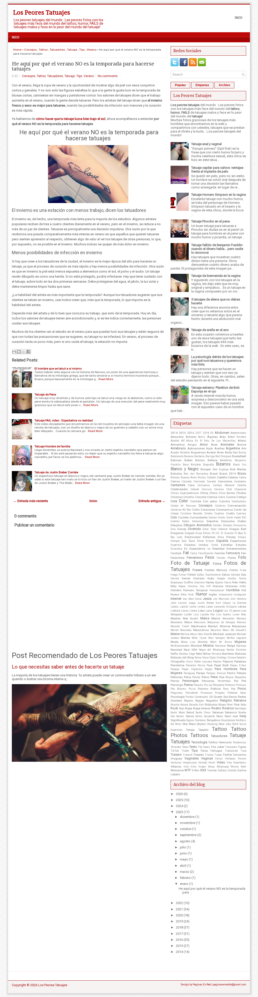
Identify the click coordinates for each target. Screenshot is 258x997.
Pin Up (208, 685)
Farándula (177, 557)
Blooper (206, 469)
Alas (222, 437)
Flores (232, 557)
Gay (243, 574)
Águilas (212, 437)
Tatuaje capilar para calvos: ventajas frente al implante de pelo (217, 169)
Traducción (231, 750)
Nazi (187, 649)
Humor (201, 594)
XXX (203, 770)
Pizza (192, 688)
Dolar (206, 529)
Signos (190, 720)
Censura (207, 489)
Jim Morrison (221, 599)
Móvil (213, 642)
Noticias (240, 653)
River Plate (233, 704)
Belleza (212, 460)
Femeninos (195, 557)
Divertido (194, 529)
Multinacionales (180, 645)
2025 (179, 800)
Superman (176, 730)
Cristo (208, 513)
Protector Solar (237, 692)
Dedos (185, 521)
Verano (91, 49)
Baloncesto (177, 456)
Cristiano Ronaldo (191, 513)
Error (200, 541)
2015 (182, 433)
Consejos (30, 49)
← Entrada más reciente (30, 501)
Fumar (182, 574)
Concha (224, 501)
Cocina (231, 497)
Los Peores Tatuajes (41, 12)
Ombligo (221, 657)
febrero (185, 878)
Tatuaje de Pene (45, 394)
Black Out (239, 464)
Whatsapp (223, 766)
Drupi (199, 533)
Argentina (233, 448)
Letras (242, 606)
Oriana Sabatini (237, 657)
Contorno (220, 505)
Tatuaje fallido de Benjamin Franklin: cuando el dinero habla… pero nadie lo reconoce (217, 248)
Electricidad (193, 537)
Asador (175, 452)
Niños (207, 653)
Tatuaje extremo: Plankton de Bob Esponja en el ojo (215, 389)
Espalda (222, 541)
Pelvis (205, 677)
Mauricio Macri (220, 630)
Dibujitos (176, 525)
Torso (204, 750)
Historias (231, 586)
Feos (209, 557)
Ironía (198, 599)
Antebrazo (178, 448)
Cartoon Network (224, 485)
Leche (192, 606)
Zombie (232, 770)
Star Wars (189, 724)
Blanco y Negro (185, 469)
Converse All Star (181, 509)
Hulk (191, 594)
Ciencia (212, 497)
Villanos (176, 766)
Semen (180, 716)
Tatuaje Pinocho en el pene (210, 221)
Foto (242, 557)
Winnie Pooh (238, 766)
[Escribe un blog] (18, 351)
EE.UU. (216, 533)
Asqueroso (198, 452)
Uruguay (176, 758)
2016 (190, 433)
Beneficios (226, 460)
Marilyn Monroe (219, 626)
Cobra (221, 497)
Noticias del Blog (182, 657)
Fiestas (221, 557)
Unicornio (239, 754)
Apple (209, 448)
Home (17, 49)
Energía (175, 541)
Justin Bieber (205, 603)
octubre (185, 829)
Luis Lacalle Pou (204, 614)
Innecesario (225, 594)
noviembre (187, 823)
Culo (174, 517)
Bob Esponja (221, 469)
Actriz (201, 437)
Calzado (186, 481)
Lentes (201, 606)
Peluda (196, 677)
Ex (185, 548)
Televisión (225, 742)
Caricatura (203, 485)
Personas (208, 681)
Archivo (224, 85)
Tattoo (43, 49)
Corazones (208, 509)
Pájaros (228, 661)
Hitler (243, 586)
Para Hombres (226, 669)
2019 (179, 921)
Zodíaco (222, 770)
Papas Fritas (238, 665)
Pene (214, 677)
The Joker (217, 747)
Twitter (227, 754)
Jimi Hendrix (238, 599)
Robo (243, 704)
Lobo (201, 610)
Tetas (185, 747)
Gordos (232, 578)
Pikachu (198, 685)
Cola (174, 501)
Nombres (228, 653)
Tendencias (239, 742)
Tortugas (216, 750)
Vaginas (207, 758)
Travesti (187, 754)
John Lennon (179, 603)
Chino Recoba (227, 493)
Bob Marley (238, 469)
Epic (184, 541)
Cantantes (178, 485)
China (204, 493)
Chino (213, 493)
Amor (204, 444)
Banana (189, 456)
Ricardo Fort (196, 704)
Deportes (212, 521)
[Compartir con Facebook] (28, 351)
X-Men (195, 770)
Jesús (207, 599)
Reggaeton (212, 700)
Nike (199, 653)
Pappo (208, 669)
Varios (219, 758)
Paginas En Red (202, 984)
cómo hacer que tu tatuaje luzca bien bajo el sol (70, 119)
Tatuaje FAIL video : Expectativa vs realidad (64, 420)
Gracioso (177, 582)
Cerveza (219, 489)
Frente (234, 570)
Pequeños (240, 677)
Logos (218, 610)
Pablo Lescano (203, 661)
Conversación (237, 505)
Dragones (177, 533)
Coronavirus (224, 509)
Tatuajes (180, 742)
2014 (174, 433)
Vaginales (191, 758)
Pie (236, 681)
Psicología (178, 697)
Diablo (242, 521)
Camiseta (199, 481)
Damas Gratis (217, 517)
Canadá (211, 481)
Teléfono (213, 742)
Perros (175, 681)
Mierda (185, 638)
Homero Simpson (195, 590)
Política (216, 688)
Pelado (241, 673)
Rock (174, 708)
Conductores (239, 501)
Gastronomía (213, 574)
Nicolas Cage (187, 653)
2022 (179, 903)
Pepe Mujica (226, 677)
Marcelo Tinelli (180, 626)
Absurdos (177, 437)
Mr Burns (225, 642)
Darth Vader (234, 517)
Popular (180, 85)
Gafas (200, 574)
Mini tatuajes (216, 638)
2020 (179, 915)
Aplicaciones (196, 448)
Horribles (233, 590)
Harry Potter (231, 582)
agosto (185, 841)
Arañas (219, 448)
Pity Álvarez (178, 688)
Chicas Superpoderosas (185, 493)
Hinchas (193, 586)
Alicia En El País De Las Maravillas (211, 440)
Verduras (176, 762)
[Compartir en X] (23, 351)
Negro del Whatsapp (212, 649)
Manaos (241, 618)
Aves (220, 452)
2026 (179, 794)
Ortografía (178, 661)
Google (221, 578)
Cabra (242, 477)
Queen (218, 697)
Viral (193, 766)
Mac (243, 614)
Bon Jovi (189, 473)
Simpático (213, 720)
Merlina (184, 634)
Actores (191, 437)
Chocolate (200, 497)
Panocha (191, 665)
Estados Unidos (196, 545)
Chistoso (177, 497)
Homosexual (217, 590)
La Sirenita (239, 603)
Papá (210, 665)
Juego (192, 603)
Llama (184, 610)
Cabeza (233, 477)
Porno (242, 688)
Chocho (188, 497)
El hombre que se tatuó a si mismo (58, 368)
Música (208, 645)
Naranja (241, 645)
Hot (243, 590)
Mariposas (239, 626)
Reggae (199, 700)
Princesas (206, 692)
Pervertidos (224, 681)
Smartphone (228, 720)
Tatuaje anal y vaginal (206, 144)
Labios (175, 606)
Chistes (241, 493)
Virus (211, 766)
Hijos (182, 586)
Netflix (174, 653)
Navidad (176, 649)
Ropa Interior (202, 708)
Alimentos (178, 444)
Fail (186, 553)
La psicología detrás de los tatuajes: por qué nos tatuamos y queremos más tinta (217, 360)
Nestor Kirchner (236, 649)
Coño (196, 509)
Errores (210, 541)
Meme (175, 634)
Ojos (212, 657)
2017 (199, 433)
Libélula (175, 610)
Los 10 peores (232, 610)
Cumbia (183, 517)
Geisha (175, 578)
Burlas (202, 477)
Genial (186, 578)
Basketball (239, 456)
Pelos (187, 677)
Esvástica (176, 548)
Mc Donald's (238, 630)
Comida (195, 501)
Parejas (210, 673)
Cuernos (241, 513)
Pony (226, 688)
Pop (233, 688)
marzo (184, 872)
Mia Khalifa (205, 634)
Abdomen (222, 433)
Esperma (176, 545)
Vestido (202, 762)
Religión (226, 700)
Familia (220, 553)
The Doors (204, 747)
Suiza (243, 724)
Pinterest (230, 685)
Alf (182, 440)
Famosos (233, 553)
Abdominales (238, 433)
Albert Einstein (237, 437)
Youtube (212, 770)
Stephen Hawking (207, 724)
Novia (198, 657)
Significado (178, 720)
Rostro (216, 708)
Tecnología (199, 742)
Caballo (211, 477)
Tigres (242, 747)
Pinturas (241, 685)
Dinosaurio (239, 525)
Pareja (200, 673)
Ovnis (189, 661)
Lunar (236, 614)
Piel (243, 681)
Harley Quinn (214, 582)
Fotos (217, 564)
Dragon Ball (237, 529)
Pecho (231, 673)
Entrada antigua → (152, 501)
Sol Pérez (176, 724)
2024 (179, 806)
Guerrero (199, 582)
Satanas (217, 712)
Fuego (174, 574)
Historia (218, 586)
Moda (174, 642)
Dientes (217, 525)
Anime (241, 444)
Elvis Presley (227, 537)
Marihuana (198, 626)
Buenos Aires (189, 477)
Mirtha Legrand (236, 638)
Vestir (211, 762)
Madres (176, 618)
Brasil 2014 (227, 473)
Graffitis (189, 582)
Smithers (241, 720)
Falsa (193, 553)
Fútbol (191, 574)
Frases (197, 570)
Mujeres (240, 642)
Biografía (208, 464)
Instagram (240, 594)
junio (183, 853)
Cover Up (240, 509)
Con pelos (210, 501)
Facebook (176, 553)
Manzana (199, 622)
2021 (179, 909)
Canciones (225, 481)
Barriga (210, 456)
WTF (187, 770)
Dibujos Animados (197, 525)
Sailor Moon (178, 712)
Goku (210, 578)
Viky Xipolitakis (236, 762)
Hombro (176, 590)
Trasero (176, 754)
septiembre (188, 835)
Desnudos (228, 521)
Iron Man (188, 599)
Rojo (181, 708)
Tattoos (199, 735)
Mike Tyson (199, 638)
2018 (206, 433)
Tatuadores (57, 49)
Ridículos (211, 704)
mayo (184, 859)
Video (221, 762)
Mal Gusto (190, 618)
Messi (194, 634)
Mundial (196, 645)
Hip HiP (205, 586)
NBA (194, 649)
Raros (233, 697)
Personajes (190, 681)
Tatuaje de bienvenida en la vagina (216, 276)
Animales (227, 444)
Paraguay (189, 673)
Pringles (220, 692)
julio (183, 847)
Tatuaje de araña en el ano (210, 330)
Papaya (175, 669)
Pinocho (218, 685)
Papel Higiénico (192, 669)
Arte (243, 448)
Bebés (188, 460)
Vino (186, 766)
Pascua (221, 673)
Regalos (188, 700)
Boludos (176, 473)
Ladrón (184, 606)
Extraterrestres (236, 548)
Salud (190, 712)
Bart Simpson (223, 456)
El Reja (239, 533)
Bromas (175, 477)
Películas (177, 677)
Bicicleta (196, 464)
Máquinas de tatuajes (221, 622)
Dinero (227, 525)
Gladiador (199, 578)
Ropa (188, 708)
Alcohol (175, 440)
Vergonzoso (190, 762)
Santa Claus (203, 712)
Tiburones (231, 747)
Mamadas (228, 618)
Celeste (194, 489)
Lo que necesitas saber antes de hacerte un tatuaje (68, 667)
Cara (191, 485)
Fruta (243, 570)
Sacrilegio (240, 708)
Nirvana (216, 653)
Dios (173, 529)
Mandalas (177, 622)
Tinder (185, 750)
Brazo (242, 473)
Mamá (215, 618)
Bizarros (223, 464)
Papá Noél (221, 665)
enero (184, 884)
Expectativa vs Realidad (206, 548)
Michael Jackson (224, 634)
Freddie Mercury (216, 570)
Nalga (231, 645)
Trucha (209, 754)
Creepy (175, 513)
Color (183, 501)
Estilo (214, 545)
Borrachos (202, 473)
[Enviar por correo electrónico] (14, 351)
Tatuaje (72, 49)
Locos (209, 610)
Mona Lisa (188, 642)
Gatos (226, 574)
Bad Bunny (239, 452)
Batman (176, 460)
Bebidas (200, 460)
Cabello (222, 477)
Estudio (241, 545)
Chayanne (240, 489)
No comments (108, 76)
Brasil (214, 473)
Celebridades (179, 489)
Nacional (220, 645)
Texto (193, 747)
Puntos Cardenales (197, 697)
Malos (204, 618)
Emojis (242, 537)
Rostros (228, 708)
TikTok (175, 750)
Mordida (203, 642)
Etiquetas (202, 85)
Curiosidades (199, 517)
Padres (217, 661)
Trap (243, 750)
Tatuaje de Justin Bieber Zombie (56, 472)
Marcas (241, 622)
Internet (176, 599)
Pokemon (203, 688)
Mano (188, 622)
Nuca (205, 657)
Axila (228, 452)
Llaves (193, 610)
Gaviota (235, 574)
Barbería (199, 456)
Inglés (213, 594)
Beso (186, 464)
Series (199, 716)
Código (241, 497)
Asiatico (185, 452)
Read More (106, 379)
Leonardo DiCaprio (225, 606)
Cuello (230, 513)
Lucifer (188, 614)
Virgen (202, 766)
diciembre (187, 817)
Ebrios (207, 533)
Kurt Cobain (223, 603)
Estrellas (227, 545)
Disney (181, 529)
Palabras (240, 661)
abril (183, 866)
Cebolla (241, 485)
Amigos (192, 444)
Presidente (191, 692)
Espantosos (238, 541)
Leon (209, 606)
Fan (243, 553)
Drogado (190, 533)
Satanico (231, 712)
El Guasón (227, 533)
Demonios (198, 521)
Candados (240, 481)
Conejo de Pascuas (183, 505)
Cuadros (219, 513)
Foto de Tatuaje (190, 563)
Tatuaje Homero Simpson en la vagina (218, 194)
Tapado (203, 730)
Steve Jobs (225, 724)
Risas (222, 704)
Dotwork (223, 529)
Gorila (242, 578)
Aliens (242, 440)
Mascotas (186, 630)
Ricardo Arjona (179, 704)
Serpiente (209, 716)
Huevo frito (178, 594)
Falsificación (205, 553)
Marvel (175, 630)
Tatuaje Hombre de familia (52, 446)
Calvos (175, 481)
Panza (201, 665)
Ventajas (230, 758)
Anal (214, 444)
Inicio (238, 17)
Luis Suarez (223, 614)
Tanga (190, 730)
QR (211, 697)
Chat (229, 489)
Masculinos (201, 630)
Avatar (211, 452)
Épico (192, 541)
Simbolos (200, 720)
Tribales (198, 754)
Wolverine (177, 770)
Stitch (235, 724)
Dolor (214, 529)
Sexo (219, 716)
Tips (82, 49)
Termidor (176, 747)
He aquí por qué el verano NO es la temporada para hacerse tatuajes (83, 66)
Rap (225, 697)
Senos (190, 716)
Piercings (177, 685)
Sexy (242, 716)
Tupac (218, 754)
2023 (179, 812)
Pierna (188, 685)
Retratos (240, 700)
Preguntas (177, 692)
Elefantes (209, 537)
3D (211, 433)
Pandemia (177, 665)
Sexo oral (231, 716)
